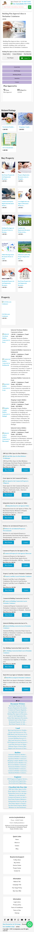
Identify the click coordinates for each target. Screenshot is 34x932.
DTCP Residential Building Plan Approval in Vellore (9, 147)
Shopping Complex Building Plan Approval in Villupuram (25, 127)
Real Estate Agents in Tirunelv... (18, 803)
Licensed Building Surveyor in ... (17, 738)
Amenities (17, 78)
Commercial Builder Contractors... (17, 770)
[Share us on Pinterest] (15, 919)
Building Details (17, 74)
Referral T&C (17, 881)
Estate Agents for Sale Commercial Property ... (16, 478)
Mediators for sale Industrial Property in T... (15, 526)
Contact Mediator (17, 54)
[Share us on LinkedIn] (11, 919)
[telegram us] (29, 919)
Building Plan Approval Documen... (18, 714)
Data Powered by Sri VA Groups (12, 924)
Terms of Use (17, 910)
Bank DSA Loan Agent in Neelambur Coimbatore (16, 675)
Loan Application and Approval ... (17, 712)
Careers (17, 845)
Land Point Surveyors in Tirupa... (17, 744)
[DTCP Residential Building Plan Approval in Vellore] (8, 139)
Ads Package (17, 71)
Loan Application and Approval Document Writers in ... (23, 203)
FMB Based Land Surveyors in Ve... (18, 734)
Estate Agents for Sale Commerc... (17, 791)
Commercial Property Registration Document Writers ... (8, 203)
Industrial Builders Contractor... (18, 768)
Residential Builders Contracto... (18, 772)
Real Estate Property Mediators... (18, 799)
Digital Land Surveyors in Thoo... (17, 748)
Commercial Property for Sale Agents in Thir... (16, 550)
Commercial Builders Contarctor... (17, 756)
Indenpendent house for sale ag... (17, 801)
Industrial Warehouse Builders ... (18, 754)
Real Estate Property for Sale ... (18, 706)
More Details (8, 470)
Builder (18, 752)
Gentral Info (17, 67)
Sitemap (17, 913)
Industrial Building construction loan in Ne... (15, 623)
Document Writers (17, 704)
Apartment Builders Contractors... (17, 758)
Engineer (17, 777)
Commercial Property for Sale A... (17, 797)
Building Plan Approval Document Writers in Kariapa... (8, 230)
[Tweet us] (8, 919)
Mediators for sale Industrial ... (17, 795)
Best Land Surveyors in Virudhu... (17, 730)
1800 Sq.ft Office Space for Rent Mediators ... (15, 453)
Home (17, 839)
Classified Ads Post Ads (18, 787)
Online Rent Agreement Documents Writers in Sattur (8, 256)
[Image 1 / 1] (14, 29)
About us (17, 842)
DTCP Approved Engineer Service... (18, 779)
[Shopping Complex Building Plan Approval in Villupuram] (25, 119)
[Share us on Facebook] (5, 919)
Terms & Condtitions (17, 907)
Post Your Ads (27, 54)
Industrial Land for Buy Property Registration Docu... (24, 256)
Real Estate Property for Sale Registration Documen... (8, 177)
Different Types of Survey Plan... (17, 746)
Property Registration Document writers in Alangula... (23, 177)
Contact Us (26, 58)
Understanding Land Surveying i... (18, 736)
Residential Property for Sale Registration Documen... (8, 283)
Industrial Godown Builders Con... (17, 762)
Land (18, 728)
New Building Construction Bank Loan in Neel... (16, 648)
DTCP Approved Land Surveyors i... (18, 742)
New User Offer (17, 891)
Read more (22, 465)
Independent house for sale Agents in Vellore (15, 503)
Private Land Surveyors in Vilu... (18, 732)
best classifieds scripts (9, 926)
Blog (17, 848)
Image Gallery (6, 54)
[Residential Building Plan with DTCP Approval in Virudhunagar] (8, 119)
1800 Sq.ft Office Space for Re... (18, 789)
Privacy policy (17, 904)
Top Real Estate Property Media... (17, 805)
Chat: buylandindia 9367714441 (21, 3)
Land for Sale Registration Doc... (17, 716)
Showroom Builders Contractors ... (18, 764)
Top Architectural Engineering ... (18, 781)
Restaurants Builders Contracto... (17, 766)
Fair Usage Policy (17, 887)
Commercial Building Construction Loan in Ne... (16, 598)
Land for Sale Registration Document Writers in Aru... (24, 230)
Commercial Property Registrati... (17, 710)
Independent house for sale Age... (17, 793)
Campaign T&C (17, 884)
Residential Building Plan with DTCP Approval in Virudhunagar (9, 127)
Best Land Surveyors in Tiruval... (17, 740)
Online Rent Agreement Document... (17, 718)
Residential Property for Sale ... (18, 722)
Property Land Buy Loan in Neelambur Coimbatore (17, 573)
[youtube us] (21, 919)
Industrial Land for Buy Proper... (18, 720)
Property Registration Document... (17, 708)
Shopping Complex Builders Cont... (18, 760)
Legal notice (17, 902)
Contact (17, 82)
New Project (10, 58)
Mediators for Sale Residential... (18, 807)
